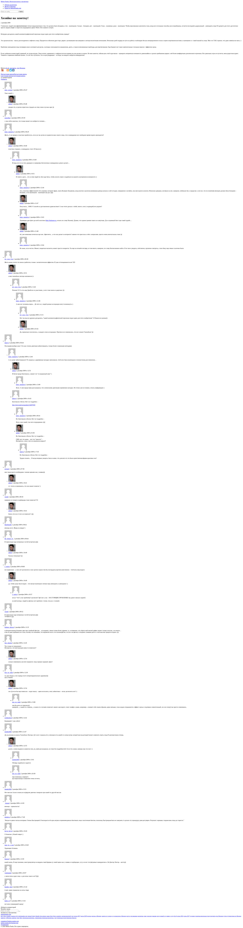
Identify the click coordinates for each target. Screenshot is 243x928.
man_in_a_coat (9, 845)
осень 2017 (187, 916)
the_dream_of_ (9, 538)
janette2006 (8, 732)
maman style (14, 916)
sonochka (7, 118)
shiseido (37, 916)
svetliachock (8, 718)
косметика (141, 916)
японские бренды (71, 918)
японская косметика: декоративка (32, 918)
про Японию (21, 68)
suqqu (48, 916)
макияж (154, 916)
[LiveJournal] (5, 70)
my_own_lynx (9, 259)
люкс (145, 916)
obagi (33, 916)
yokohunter (8, 873)
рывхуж (3, 918)
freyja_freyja (8, 831)
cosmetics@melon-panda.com (10, 921)
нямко (168, 916)
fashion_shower (9, 627)
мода (158, 916)
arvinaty (7, 469)
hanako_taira (8, 887)
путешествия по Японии (234, 916)
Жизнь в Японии (10, 6)
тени (18, 918)
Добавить (4, 79)
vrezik (6, 497)
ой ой (7, 68)
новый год (163, 916)
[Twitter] (10, 70)
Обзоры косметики (11, 5)
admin (10, 104)
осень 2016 (180, 916)
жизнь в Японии (96, 916)
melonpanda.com (6, 914)
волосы (89, 916)
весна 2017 (77, 916)
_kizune (7, 803)
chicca (5, 916)
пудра (225, 916)
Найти (21, 11)
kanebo (9, 916)
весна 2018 (84, 916)
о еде (171, 916)
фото (21, 918)
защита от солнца (107, 916)
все (2, 916)
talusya (7, 343)
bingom (7, 859)
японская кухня (61, 918)
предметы (13, 68)
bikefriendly (8, 525)
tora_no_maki (9, 672)
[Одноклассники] (8, 70)
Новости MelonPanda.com (13, 8)
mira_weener (8, 90)
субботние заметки (11, 918)
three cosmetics (57, 916)
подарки (192, 916)
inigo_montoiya (9, 132)
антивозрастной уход (68, 916)
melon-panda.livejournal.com (9, 923)
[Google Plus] (2, 70)
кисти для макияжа (131, 916)
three (51, 916)
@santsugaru (5, 924)
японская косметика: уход (49, 918)
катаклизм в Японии (120, 916)
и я (113, 916)
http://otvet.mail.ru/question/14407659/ (23, 405)
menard (30, 916)
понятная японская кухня (202, 916)
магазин (149, 916)
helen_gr (7, 901)
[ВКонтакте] (13, 70)
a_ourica (7, 566)
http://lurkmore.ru (51, 220)
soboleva (7, 817)
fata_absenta (8, 643)
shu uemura (43, 916)
